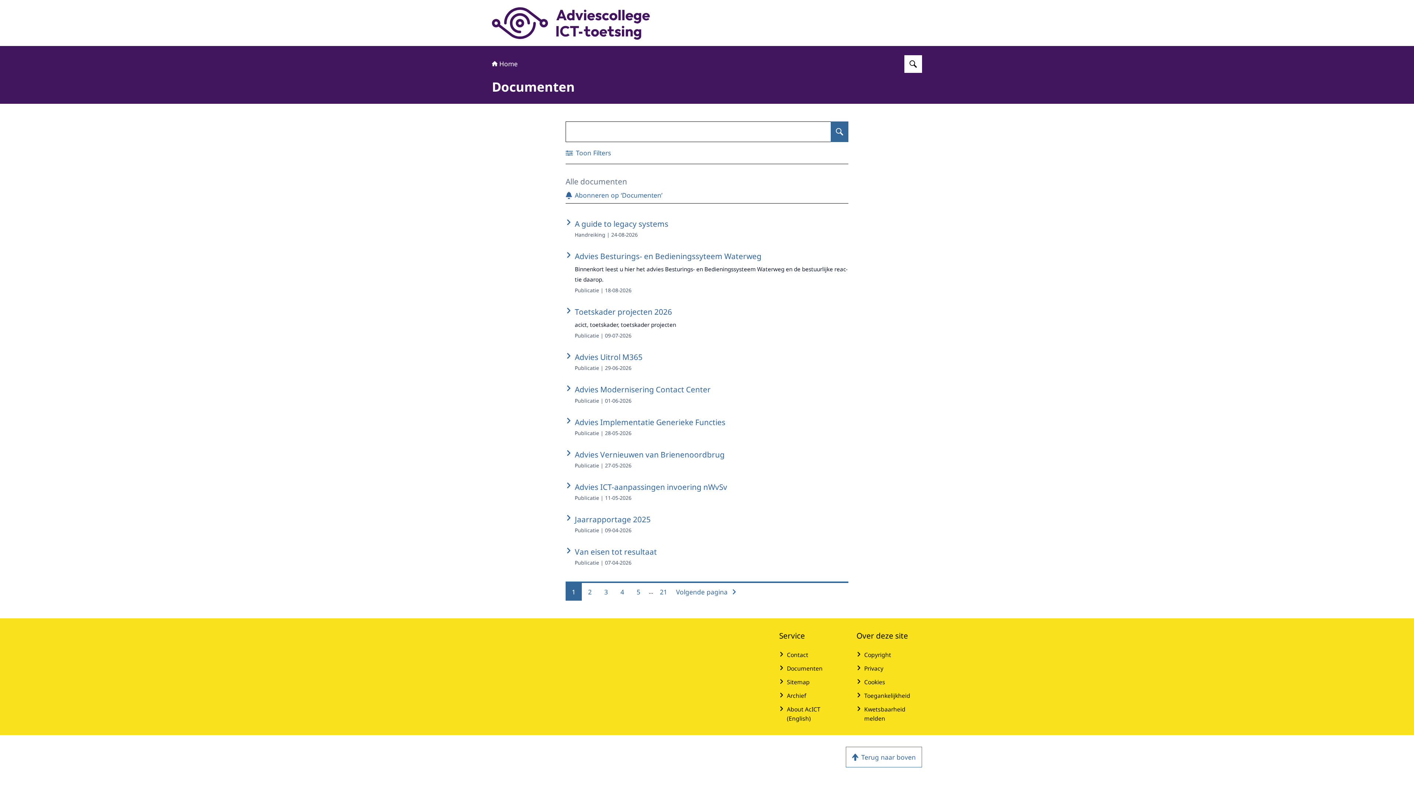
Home (508, 63)
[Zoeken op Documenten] (839, 131)
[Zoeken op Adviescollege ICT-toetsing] (913, 64)
